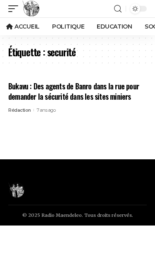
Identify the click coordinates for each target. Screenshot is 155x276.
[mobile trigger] (15, 8)
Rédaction (19, 110)
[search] (118, 8)
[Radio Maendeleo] (31, 8)
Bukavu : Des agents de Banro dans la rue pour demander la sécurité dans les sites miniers (73, 91)
